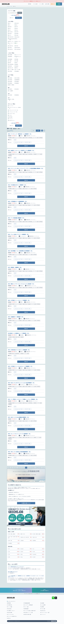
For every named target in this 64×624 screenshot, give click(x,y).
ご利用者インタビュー (11, 610)
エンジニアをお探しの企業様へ (29, 610)
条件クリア (11, 17)
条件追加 (19, 12)
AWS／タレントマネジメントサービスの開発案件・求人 (19, 433)
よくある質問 (43, 604)
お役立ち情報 (47, 3)
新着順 (33, 130)
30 (37, 467)
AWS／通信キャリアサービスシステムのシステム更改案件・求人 (21, 283)
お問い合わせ (43, 610)
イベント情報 (41, 3)
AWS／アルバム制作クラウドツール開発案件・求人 (18, 234)
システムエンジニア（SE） (18, 142)
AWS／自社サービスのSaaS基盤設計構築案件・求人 (18, 417)
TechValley (9, 608)
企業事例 (42, 606)
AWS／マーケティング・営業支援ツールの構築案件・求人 (20, 134)
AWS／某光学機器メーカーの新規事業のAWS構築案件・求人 (20, 250)
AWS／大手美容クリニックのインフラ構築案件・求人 (19, 300)
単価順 (38, 130)
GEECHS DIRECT (27, 614)
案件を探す (19, 17)
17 (30, 467)
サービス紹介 (35, 3)
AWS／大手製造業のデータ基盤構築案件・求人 (17, 201)
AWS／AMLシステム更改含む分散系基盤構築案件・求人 (19, 451)
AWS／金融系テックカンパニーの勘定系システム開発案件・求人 (21, 150)
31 (39, 467)
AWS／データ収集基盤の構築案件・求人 (16, 217)
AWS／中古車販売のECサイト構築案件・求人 (17, 185)
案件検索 (29, 3)
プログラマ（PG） (28, 142)
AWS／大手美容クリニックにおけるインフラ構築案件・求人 (20, 366)
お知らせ (9, 618)
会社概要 (42, 603)
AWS (15, 139)
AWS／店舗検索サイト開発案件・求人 (15, 316)
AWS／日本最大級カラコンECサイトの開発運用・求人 (19, 349)
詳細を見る (26, 145)
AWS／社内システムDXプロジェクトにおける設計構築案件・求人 (21, 382)
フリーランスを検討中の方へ (12, 616)
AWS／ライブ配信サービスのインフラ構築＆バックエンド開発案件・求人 (23, 399)
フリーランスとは (10, 614)
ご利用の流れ (10, 604)
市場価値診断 (26, 603)
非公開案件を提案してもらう (26, 503)
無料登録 (59, 3)
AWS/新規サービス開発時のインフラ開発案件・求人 (18, 333)
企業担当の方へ (53, 3)
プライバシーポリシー (44, 612)
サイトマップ (43, 614)
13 (21, 467)
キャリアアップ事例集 (27, 604)
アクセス (42, 608)
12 (19, 467)
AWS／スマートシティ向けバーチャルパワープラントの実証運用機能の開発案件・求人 (25, 168)
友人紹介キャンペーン (27, 612)
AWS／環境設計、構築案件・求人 (15, 267)
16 (28, 467)
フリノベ (25, 606)
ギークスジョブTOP (9, 6)
